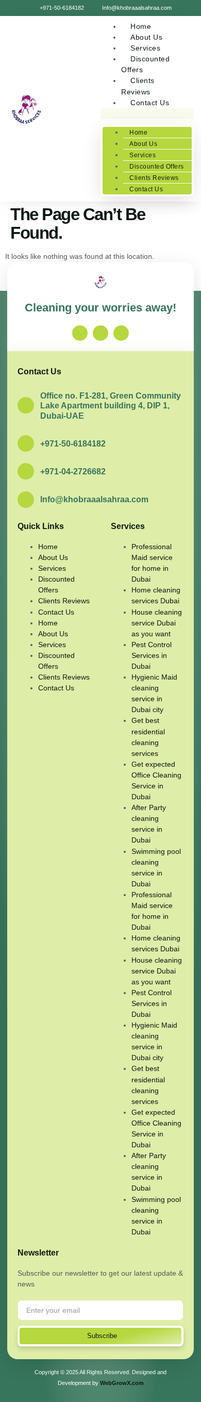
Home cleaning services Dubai (155, 595)
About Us (143, 143)
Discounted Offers (145, 64)
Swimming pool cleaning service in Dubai (156, 867)
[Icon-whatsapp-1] (121, 333)
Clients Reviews (138, 85)
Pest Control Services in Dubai (151, 655)
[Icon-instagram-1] (100, 333)
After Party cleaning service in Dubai (148, 823)
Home (138, 132)
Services (142, 155)
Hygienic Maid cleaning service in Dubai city (154, 693)
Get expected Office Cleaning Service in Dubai (156, 780)
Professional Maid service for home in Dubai (152, 562)
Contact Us (149, 102)
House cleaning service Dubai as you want (156, 623)
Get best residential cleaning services (148, 736)
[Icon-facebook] (80, 333)
